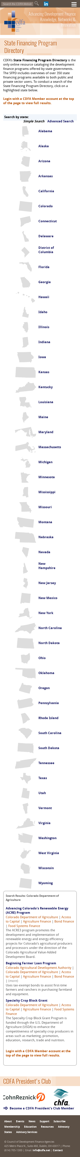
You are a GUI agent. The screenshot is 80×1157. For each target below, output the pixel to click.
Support (44, 1121)
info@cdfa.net (41, 1150)
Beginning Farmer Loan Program (31, 963)
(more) (13, 981)
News (32, 1121)
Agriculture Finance (37, 921)
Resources (47, 1127)
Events (20, 1121)
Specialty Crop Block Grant (26, 1000)
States (8, 1132)
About (8, 1121)
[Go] (37, 3)
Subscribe (59, 1121)
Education (30, 1127)
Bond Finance (64, 921)
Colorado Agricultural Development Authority (38, 968)
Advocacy (63, 1127)
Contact (58, 1150)
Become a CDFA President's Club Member (42, 1108)
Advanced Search (60, 121)
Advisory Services (26, 1132)
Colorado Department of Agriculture (32, 917)
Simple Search (33, 121)
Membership (12, 1127)
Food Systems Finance (24, 926)
